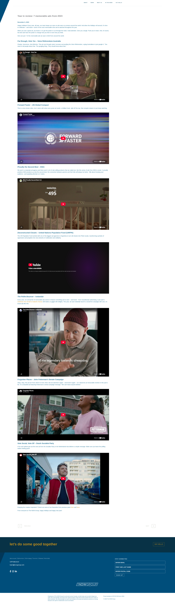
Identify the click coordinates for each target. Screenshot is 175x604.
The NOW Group (20, 3)
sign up (119, 575)
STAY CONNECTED (121, 559)
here (72, 507)
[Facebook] (10, 571)
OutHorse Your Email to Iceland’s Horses (30, 301)
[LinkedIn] (16, 571)
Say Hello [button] (158, 544)
